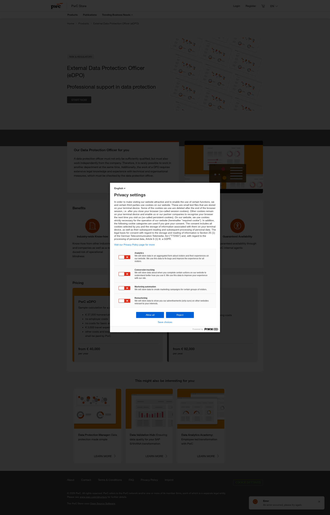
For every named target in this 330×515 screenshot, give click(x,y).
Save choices (165, 322)
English (118, 188)
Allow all (150, 315)
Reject (180, 315)
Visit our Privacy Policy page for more (134, 244)
